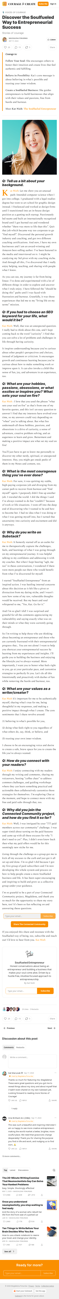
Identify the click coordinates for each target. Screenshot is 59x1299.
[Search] (54, 1170)
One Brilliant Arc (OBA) (19, 1118)
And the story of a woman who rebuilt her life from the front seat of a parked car (22, 1213)
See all (7, 1251)
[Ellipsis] (55, 1073)
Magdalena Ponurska (18, 38)
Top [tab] (5, 1170)
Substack (18, 1296)
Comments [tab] (9, 1047)
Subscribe (43, 4)
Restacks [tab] (20, 1047)
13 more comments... (11, 1156)
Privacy (31, 1286)
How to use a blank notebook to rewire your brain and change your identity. (20, 1236)
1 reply (14, 1108)
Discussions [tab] (23, 1170)
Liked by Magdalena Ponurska (22, 1076)
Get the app (40, 1291)
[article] (29, 1186)
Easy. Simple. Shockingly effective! (18, 1188)
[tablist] (14, 1047)
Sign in (53, 4)
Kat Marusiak (14, 1073)
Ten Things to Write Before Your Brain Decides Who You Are (20, 1230)
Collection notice (47, 1286)
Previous (11, 1028)
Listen (53, 39)
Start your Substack (24, 1291)
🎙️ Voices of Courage (14, 12)
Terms (37, 1286)
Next (50, 1028)
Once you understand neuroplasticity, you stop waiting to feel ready (22, 1205)
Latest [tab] (12, 1170)
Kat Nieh (10, 191)
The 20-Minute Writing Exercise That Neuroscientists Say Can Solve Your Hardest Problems (22, 1181)
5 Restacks (34, 1009)
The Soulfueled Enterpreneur (40, 109)
